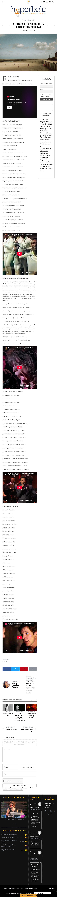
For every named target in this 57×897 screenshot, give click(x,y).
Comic (41, 131)
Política (42, 164)
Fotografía (43, 144)
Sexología (50, 168)
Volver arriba (51, 888)
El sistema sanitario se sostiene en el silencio (9, 841)
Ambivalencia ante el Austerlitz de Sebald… (31, 683)
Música (42, 155)
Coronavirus (43, 135)
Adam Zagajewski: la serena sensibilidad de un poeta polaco (20, 717)
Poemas (24, 20)
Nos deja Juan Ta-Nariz (35, 838)
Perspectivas (43, 160)
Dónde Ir (50, 137)
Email (41, 89)
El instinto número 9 (12, 728)
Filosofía (48, 142)
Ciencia (42, 126)
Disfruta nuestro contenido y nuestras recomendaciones (19, 893)
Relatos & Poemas (45, 167)
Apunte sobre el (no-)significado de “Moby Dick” (34, 859)
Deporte (49, 135)
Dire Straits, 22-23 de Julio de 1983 (8, 850)
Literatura (44, 150)
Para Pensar (44, 158)
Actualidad (44, 119)
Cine (49, 128)
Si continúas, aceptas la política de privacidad (46, 95)
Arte (51, 122)
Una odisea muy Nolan (35, 809)
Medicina (42, 153)
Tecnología (42, 170)
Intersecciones (45, 148)
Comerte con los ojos (8, 714)
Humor (41, 146)
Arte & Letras (46, 123)
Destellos (43, 137)
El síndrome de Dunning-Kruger (9, 834)
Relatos (42, 166)
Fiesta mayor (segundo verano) (31, 715)
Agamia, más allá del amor (7, 837)
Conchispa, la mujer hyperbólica (14, 819)
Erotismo (42, 142)
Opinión (48, 155)
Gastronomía (48, 144)
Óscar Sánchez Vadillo (29, 30)
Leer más (28, 692)
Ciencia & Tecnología (46, 127)
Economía (42, 139)
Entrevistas (47, 139)
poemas (5, 661)
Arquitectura (44, 121)
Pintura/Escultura (44, 162)
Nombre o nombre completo (46, 83)
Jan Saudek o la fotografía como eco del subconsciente (8, 845)
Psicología (48, 164)
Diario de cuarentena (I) (27, 729)
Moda (47, 153)
